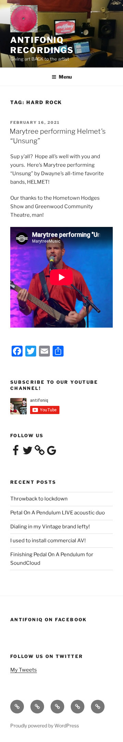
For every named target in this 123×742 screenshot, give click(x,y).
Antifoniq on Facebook (48, 619)
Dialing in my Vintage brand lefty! (50, 527)
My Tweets (23, 670)
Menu (65, 77)
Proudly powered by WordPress (44, 725)
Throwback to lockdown (39, 499)
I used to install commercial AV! (48, 541)
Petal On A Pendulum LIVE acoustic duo (57, 513)
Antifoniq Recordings (42, 45)
